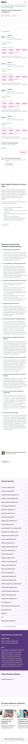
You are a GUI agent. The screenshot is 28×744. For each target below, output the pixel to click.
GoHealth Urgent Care (7, 679)
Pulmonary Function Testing (7, 7)
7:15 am (4, 103)
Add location (9, 164)
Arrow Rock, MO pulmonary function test (12, 664)
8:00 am (11, 50)
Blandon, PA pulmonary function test (11, 656)
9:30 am (11, 79)
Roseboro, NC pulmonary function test (11, 658)
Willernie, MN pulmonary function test (11, 662)
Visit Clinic (22, 152)
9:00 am (11, 53)
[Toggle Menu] (24, 2)
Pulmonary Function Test (14, 6)
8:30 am (25, 50)
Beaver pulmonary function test (9, 641)
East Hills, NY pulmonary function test (11, 652)
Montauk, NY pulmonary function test (11, 654)
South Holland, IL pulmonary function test (12, 650)
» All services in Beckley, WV (9, 626)
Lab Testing (6, 6)
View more (17, 52)
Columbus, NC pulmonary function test (11, 660)
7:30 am (11, 103)
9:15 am (4, 79)
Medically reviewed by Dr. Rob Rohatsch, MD (15, 452)
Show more (24, 57)
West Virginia (23, 6)
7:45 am (4, 50)
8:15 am (18, 50)
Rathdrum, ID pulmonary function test (11, 666)
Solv (2, 6)
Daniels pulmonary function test (9, 643)
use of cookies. (21, 739)
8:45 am (4, 53)
